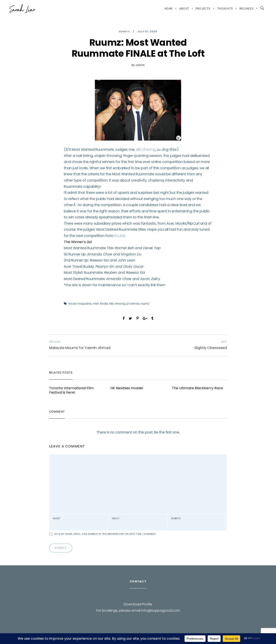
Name (57, 518)
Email (116, 518)
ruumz (145, 304)
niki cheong (117, 304)
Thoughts (225, 8)
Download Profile (138, 604)
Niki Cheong (145, 149)
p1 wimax (133, 304)
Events (124, 31)
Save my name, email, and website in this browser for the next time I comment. (106, 534)
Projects (203, 8)
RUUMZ (119, 235)
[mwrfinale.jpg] (138, 110)
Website (175, 518)
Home (169, 8)
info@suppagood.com (160, 610)
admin (140, 65)
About (184, 8)
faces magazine (80, 304)
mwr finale (100, 304)
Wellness (246, 8)
